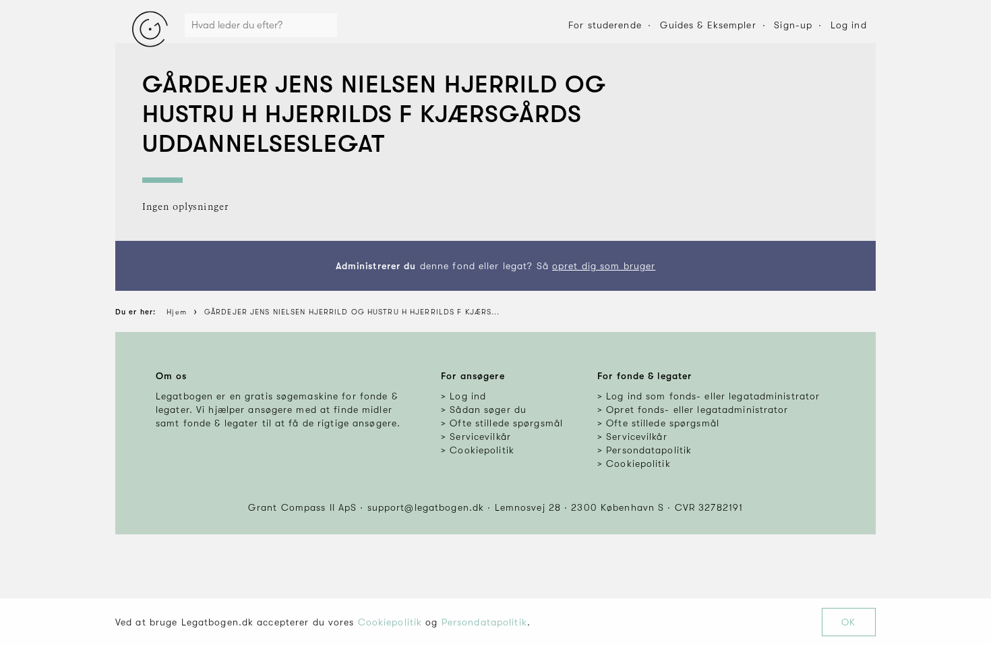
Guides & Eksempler (708, 25)
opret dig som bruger (603, 265)
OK (848, 622)
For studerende (605, 25)
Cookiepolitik (390, 622)
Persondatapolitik (484, 622)
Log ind (849, 25)
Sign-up (793, 25)
